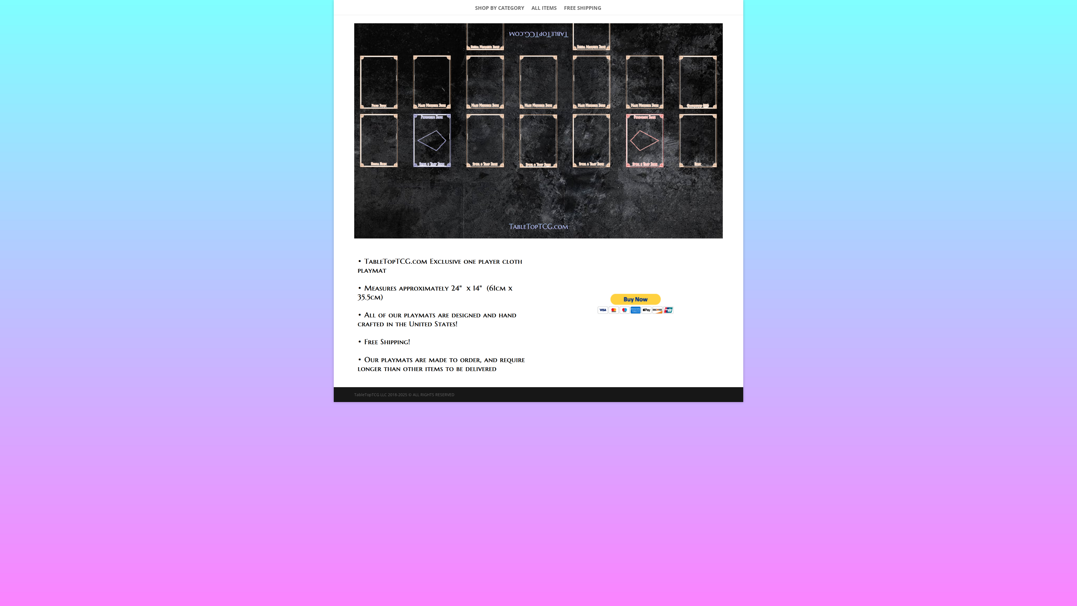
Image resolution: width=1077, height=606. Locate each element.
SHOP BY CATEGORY (499, 8)
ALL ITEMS (544, 8)
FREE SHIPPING (582, 8)
